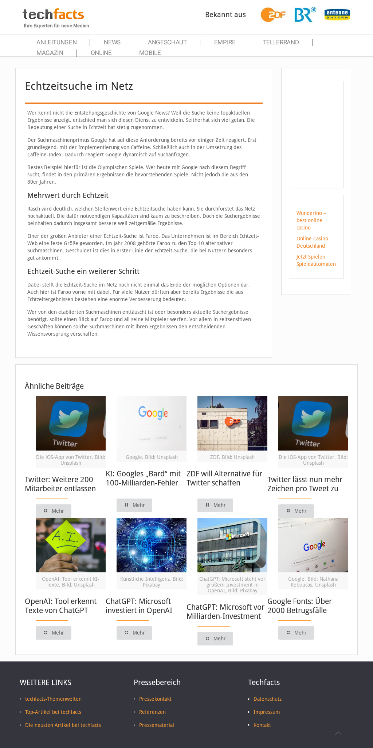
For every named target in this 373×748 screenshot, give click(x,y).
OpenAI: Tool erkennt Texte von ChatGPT (61, 606)
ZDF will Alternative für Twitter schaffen (224, 478)
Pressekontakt (155, 699)
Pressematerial (156, 725)
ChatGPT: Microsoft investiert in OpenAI (139, 606)
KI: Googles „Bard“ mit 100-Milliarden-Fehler (143, 478)
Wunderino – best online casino (311, 220)
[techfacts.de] (53, 17)
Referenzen (152, 712)
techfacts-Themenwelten (53, 699)
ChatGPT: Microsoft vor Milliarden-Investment (225, 612)
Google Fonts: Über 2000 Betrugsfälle (299, 606)
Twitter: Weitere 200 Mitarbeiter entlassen (60, 484)
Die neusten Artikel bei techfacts (63, 725)
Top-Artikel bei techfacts (53, 712)
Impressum (267, 712)
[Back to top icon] (338, 733)
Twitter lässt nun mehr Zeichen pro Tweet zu (304, 484)
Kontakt (262, 725)
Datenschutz (268, 699)
